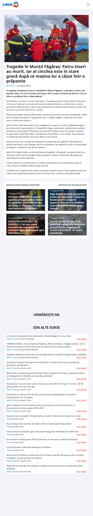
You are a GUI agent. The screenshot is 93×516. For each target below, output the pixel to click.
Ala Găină (10, 85)
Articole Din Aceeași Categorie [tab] (23, 185)
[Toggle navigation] (88, 4)
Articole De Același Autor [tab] (73, 185)
